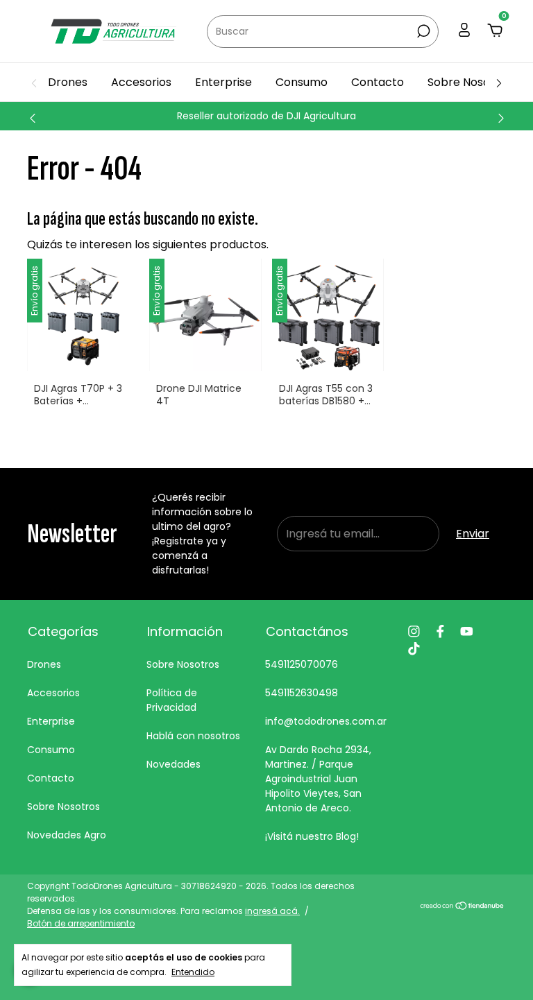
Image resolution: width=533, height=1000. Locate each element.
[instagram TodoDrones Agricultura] (414, 631)
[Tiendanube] (462, 907)
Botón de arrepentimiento (81, 923)
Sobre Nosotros (470, 82)
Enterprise (223, 82)
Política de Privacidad (171, 700)
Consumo (302, 82)
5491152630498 (301, 693)
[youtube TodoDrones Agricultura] (466, 631)
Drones (67, 82)
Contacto (377, 82)
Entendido (192, 971)
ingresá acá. (272, 911)
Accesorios (141, 82)
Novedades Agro (66, 835)
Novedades (173, 764)
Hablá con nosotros (193, 736)
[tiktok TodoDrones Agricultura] (414, 648)
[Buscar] (422, 31)
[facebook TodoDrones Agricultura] (440, 631)
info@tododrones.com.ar (326, 721)
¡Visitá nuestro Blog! (312, 836)
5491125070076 (301, 664)
